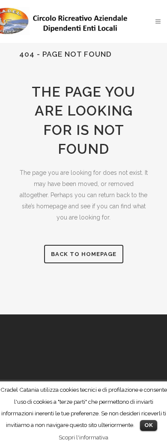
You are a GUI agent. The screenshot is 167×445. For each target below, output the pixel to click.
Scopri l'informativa (83, 437)
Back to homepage (83, 254)
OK (148, 425)
